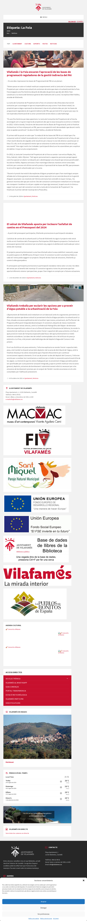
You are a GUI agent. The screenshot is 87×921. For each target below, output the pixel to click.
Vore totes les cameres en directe (17, 833)
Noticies (53, 44)
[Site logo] (43, 10)
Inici (8, 33)
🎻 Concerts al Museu (13, 629)
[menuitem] (37, 679)
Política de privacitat (46, 918)
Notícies (14, 33)
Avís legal (56, 918)
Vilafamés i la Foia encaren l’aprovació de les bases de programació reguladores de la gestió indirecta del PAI (39, 73)
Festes (45, 44)
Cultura (28, 44)
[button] (83, 880)
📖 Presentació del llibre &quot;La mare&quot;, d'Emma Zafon (27, 647)
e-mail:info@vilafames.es (14, 399)
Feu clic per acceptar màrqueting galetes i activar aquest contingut (37, 814)
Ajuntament (17, 44)
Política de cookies (33, 918)
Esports (36, 44)
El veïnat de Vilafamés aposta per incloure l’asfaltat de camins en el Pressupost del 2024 (39, 225)
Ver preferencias (43, 914)
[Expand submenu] (67, 678)
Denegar (43, 908)
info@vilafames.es (55, 864)
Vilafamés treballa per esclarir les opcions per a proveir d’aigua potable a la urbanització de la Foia (40, 307)
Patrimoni (10, 762)
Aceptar (43, 902)
